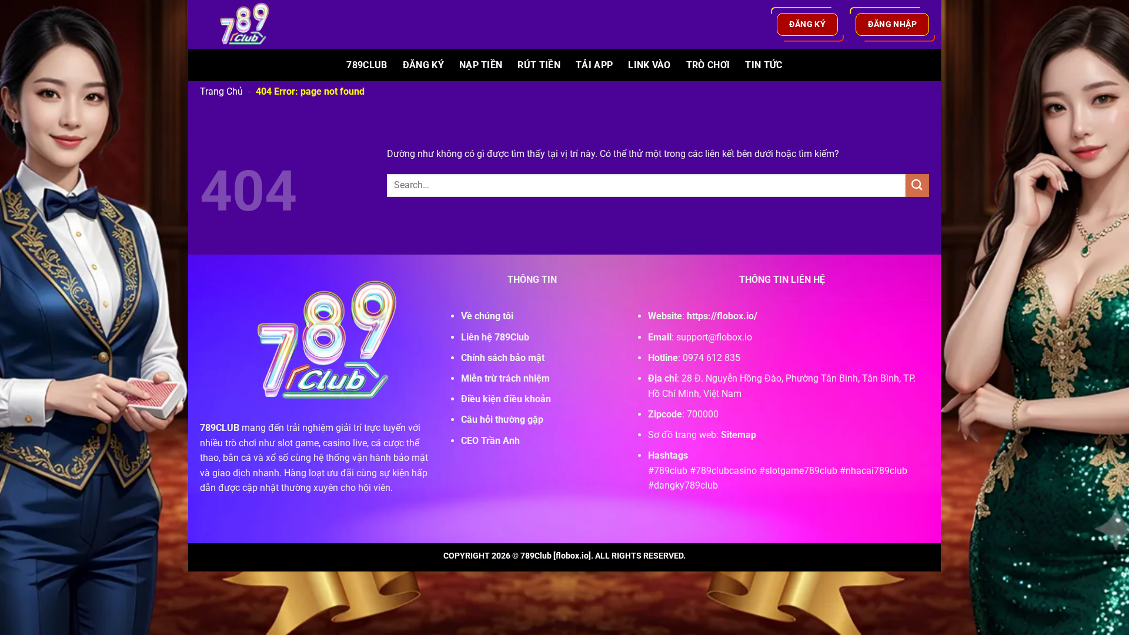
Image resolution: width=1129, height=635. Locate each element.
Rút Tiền (538, 65)
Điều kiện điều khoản (506, 399)
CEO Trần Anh (490, 440)
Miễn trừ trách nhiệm (505, 378)
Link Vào (649, 65)
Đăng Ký (423, 65)
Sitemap (738, 434)
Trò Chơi (708, 65)
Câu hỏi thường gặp (502, 419)
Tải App (594, 65)
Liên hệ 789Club (495, 337)
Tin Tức (763, 65)
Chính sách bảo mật (503, 357)
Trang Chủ (221, 91)
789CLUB (219, 427)
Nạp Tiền (481, 65)
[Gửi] (917, 185)
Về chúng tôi (487, 316)
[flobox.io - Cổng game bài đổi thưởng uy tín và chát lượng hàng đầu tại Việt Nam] (251, 24)
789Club (366, 65)
